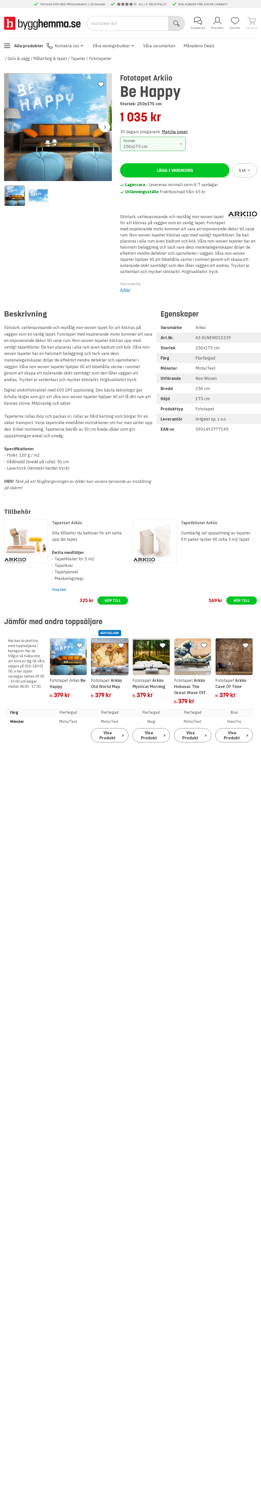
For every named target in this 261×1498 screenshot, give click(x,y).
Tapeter (78, 58)
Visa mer (59, 589)
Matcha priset (175, 131)
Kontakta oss (67, 45)
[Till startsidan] (42, 23)
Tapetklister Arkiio (199, 522)
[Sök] (176, 23)
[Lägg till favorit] (101, 84)
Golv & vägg (19, 58)
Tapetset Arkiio (67, 522)
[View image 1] (15, 196)
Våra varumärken (159, 45)
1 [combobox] (242, 170)
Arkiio (125, 289)
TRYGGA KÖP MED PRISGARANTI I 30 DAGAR (72, 4)
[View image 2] (38, 196)
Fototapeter (100, 58)
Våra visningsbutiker (111, 45)
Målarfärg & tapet (50, 58)
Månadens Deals (199, 45)
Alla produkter (28, 45)
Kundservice (198, 27)
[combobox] (152, 144)
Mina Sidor (217, 27)
